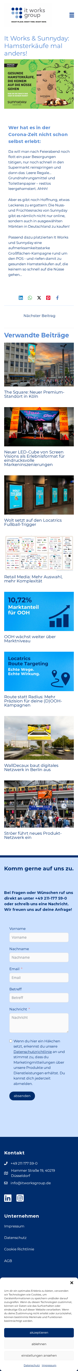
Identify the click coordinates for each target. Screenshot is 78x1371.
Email (14, 969)
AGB (8, 1261)
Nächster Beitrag (39, 315)
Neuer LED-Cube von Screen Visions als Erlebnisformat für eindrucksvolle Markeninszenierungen (34, 458)
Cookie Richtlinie (19, 1249)
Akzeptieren (39, 1332)
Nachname (19, 949)
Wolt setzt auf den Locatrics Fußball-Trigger (33, 522)
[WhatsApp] (30, 297)
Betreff (15, 989)
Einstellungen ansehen (39, 1355)
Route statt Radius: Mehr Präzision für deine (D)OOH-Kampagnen (33, 701)
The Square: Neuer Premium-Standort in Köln (34, 394)
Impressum (49, 1365)
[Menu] (72, 15)
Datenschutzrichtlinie (33, 1052)
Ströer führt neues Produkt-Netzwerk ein (33, 835)
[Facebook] (57, 297)
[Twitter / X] (39, 297)
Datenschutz (32, 1365)
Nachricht (18, 1009)
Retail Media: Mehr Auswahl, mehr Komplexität (33, 578)
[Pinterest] (48, 297)
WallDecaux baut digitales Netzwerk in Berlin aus (31, 767)
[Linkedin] (21, 297)
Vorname (17, 929)
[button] (72, 1283)
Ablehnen (39, 1344)
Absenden (22, 1096)
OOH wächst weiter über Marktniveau (30, 638)
